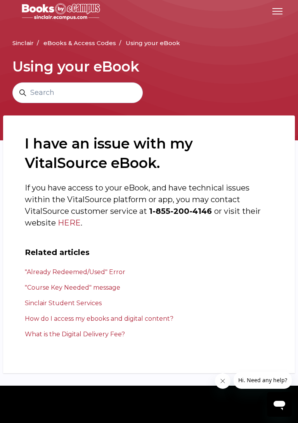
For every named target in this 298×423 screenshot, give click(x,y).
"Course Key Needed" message (72, 287)
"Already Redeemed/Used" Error (75, 272)
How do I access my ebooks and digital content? (99, 318)
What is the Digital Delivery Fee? (75, 334)
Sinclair (23, 43)
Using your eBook (153, 43)
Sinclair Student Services (63, 303)
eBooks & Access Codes (79, 43)
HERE (69, 222)
